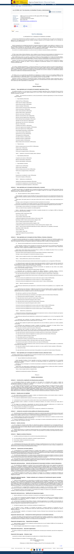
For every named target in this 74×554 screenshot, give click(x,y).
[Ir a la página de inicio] (41, 2)
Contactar (12, 548)
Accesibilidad (33, 548)
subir (61, 545)
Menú (53, 4)
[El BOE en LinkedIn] (40, 550)
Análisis (17, 31)
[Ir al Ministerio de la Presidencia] (19, 2)
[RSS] (31, 550)
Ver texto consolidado (56, 11)
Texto (13, 31)
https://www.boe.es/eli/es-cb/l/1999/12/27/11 (28, 21)
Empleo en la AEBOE (60, 548)
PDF (17, 26)
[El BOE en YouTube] (42, 550)
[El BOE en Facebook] (37, 550)
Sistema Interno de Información (47, 548)
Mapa (24, 548)
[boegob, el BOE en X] (34, 550)
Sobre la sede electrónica (19, 548)
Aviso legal (28, 548)
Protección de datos (38, 548)
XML (26, 26)
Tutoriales (54, 548)
